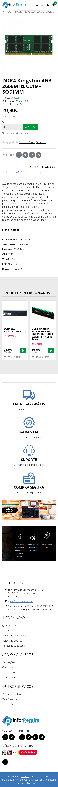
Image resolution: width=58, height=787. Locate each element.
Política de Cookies (12, 640)
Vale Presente (9, 699)
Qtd (4, 121)
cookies (25, 776)
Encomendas (9, 630)
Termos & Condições (13, 645)
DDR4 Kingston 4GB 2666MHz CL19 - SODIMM (31, 11)
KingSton (15, 97)
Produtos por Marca (13, 694)
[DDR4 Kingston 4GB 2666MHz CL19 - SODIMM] (29, 45)
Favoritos (9, 133)
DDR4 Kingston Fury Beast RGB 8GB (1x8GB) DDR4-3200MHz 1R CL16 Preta (43, 334)
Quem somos (9, 625)
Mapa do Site (9, 672)
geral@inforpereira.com (20, 601)
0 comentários (27, 142)
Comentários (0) (42, 169)
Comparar (23, 133)
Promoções (8, 704)
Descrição (15, 171)
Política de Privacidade (14, 635)
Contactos (7, 667)
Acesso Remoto (10, 677)
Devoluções (8, 662)
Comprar (30, 126)
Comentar (41, 142)
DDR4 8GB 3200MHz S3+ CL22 (15, 330)
